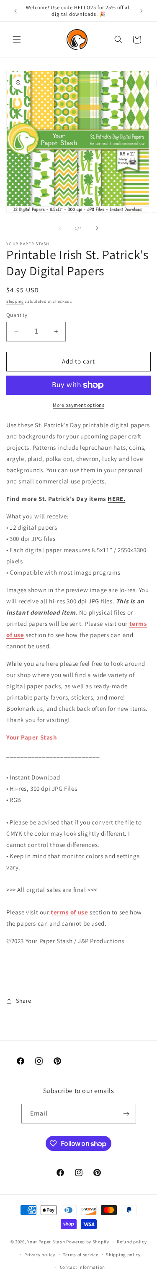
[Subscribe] (126, 1113)
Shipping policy (123, 1255)
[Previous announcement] (15, 11)
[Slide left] (60, 228)
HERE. (116, 499)
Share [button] (23, 1000)
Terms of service (80, 1255)
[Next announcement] (141, 11)
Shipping (15, 301)
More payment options (78, 405)
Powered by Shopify (87, 1242)
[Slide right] (97, 228)
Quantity (16, 315)
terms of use (69, 912)
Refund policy (132, 1242)
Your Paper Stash (31, 737)
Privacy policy (39, 1255)
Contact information (82, 1267)
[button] (17, 39)
